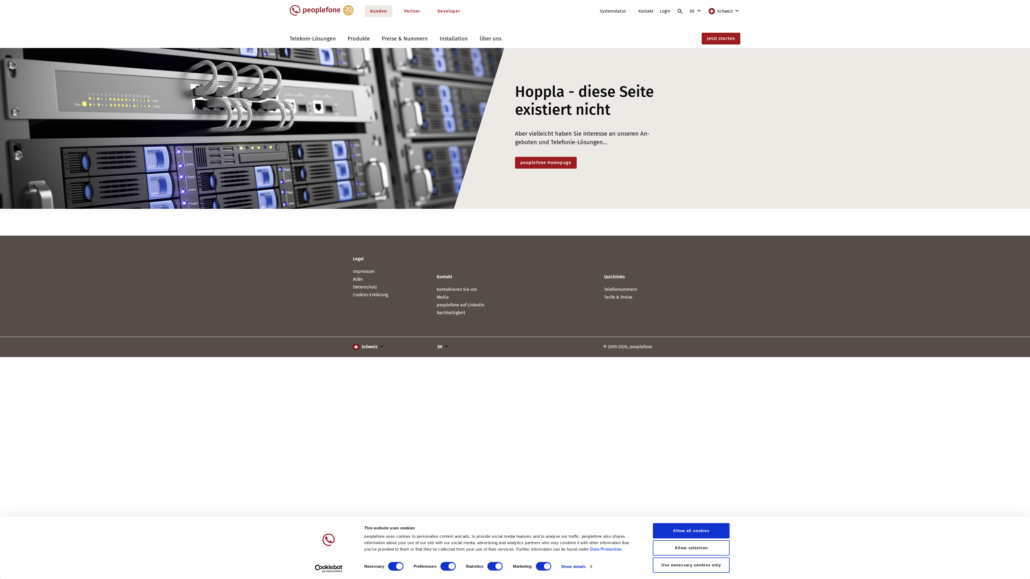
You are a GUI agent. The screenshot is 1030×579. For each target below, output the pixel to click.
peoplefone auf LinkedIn (460, 304)
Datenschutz (365, 287)
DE (693, 11)
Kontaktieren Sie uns (457, 289)
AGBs (358, 279)
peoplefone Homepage (545, 162)
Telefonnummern (620, 289)
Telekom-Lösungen (313, 38)
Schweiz (725, 11)
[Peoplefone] (322, 14)
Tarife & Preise (618, 297)
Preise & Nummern (405, 38)
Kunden (378, 11)
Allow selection (691, 547)
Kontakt (645, 11)
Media (443, 297)
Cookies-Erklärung (370, 294)
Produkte (359, 38)
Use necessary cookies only (691, 565)
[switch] (448, 566)
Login (665, 11)
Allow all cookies (691, 530)
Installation (454, 38)
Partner (412, 11)
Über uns (491, 38)
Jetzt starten (721, 38)
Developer (448, 11)
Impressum (364, 271)
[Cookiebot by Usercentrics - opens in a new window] (328, 569)
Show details (573, 566)
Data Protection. (606, 549)
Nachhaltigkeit (451, 312)
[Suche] (680, 11)
